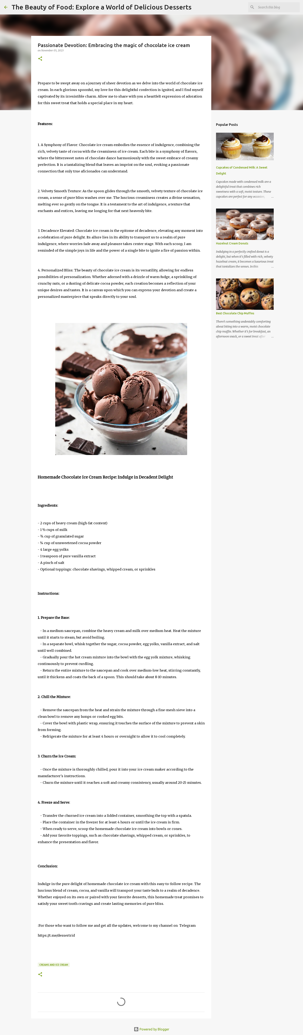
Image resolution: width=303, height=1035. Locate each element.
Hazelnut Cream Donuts (232, 243)
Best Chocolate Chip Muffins (235, 313)
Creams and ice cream (53, 964)
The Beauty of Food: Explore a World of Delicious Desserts (101, 7)
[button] (40, 59)
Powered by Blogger (154, 1029)
